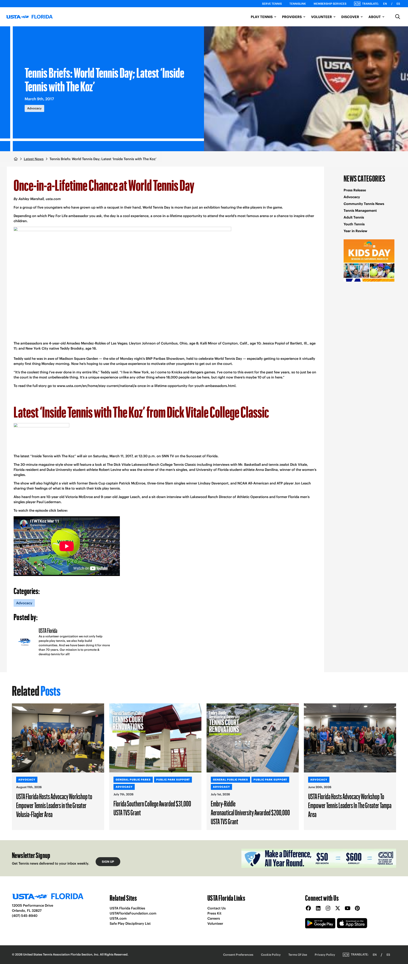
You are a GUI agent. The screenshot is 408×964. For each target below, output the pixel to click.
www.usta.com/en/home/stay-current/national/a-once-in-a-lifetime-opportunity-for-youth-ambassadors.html (146, 386)
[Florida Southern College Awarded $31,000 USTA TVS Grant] (155, 738)
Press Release (355, 190)
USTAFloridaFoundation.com (133, 913)
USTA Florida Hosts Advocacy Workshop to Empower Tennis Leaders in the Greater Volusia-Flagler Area (54, 805)
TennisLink (297, 4)
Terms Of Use (297, 954)
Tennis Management (360, 210)
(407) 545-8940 (24, 915)
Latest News (34, 159)
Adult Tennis (354, 217)
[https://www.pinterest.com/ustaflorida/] (357, 908)
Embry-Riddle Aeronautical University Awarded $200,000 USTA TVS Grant (250, 812)
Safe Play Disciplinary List (130, 923)
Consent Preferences (238, 954)
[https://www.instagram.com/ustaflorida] (328, 908)
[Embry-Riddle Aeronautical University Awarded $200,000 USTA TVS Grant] (253, 738)
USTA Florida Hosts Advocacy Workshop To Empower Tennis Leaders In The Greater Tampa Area (349, 805)
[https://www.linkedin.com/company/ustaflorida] (318, 908)
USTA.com (118, 918)
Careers (213, 918)
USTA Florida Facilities (127, 908)
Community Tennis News (364, 204)
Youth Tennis (354, 224)
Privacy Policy (325, 954)
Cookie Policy (271, 954)
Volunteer (215, 923)
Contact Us (216, 908)
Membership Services (330, 4)
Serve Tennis (272, 4)
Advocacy (352, 197)
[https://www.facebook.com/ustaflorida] (308, 908)
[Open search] (398, 17)
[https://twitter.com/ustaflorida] (337, 908)
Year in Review (355, 231)
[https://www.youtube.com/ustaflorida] (347, 908)
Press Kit (214, 913)
